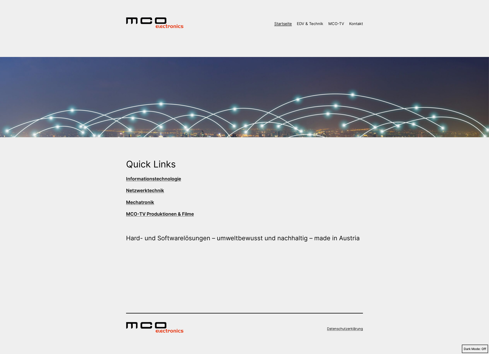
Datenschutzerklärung (345, 329)
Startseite (283, 23)
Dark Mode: (472, 349)
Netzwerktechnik (145, 190)
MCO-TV (336, 23)
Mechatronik (140, 202)
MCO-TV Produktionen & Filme (160, 214)
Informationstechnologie (153, 179)
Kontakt (356, 23)
